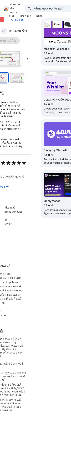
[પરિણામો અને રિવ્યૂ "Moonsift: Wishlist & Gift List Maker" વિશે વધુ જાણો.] (52, 53)
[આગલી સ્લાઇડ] (27, 58)
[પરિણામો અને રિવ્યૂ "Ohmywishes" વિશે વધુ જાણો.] (52, 205)
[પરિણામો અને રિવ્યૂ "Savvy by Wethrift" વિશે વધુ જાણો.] (52, 155)
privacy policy (15, 352)
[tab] (11, 16)
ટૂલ (3, 30)
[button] (17, 78)
